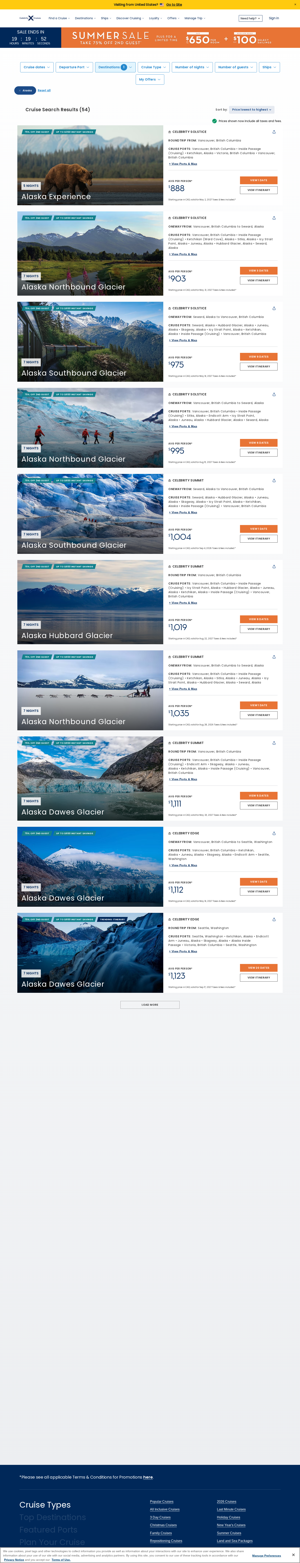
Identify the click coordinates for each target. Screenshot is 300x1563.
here (148, 1477)
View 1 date (258, 180)
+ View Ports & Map (183, 163)
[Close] (293, 1554)
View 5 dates (259, 796)
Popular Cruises (161, 1501)
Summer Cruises (229, 1533)
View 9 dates (259, 357)
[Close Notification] (295, 4)
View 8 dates (259, 619)
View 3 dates (258, 271)
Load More (150, 1005)
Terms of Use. (61, 1559)
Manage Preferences (266, 1555)
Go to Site (174, 4)
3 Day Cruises (160, 1517)
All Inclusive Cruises (165, 1509)
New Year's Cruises (231, 1525)
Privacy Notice (14, 1559)
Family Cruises (161, 1533)
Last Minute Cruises (231, 1509)
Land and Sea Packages (235, 1541)
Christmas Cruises (163, 1525)
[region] (150, 1555)
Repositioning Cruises (166, 1541)
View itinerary (259, 190)
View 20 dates (259, 968)
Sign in (274, 18)
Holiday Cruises (228, 1517)
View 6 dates (259, 443)
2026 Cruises (226, 1501)
